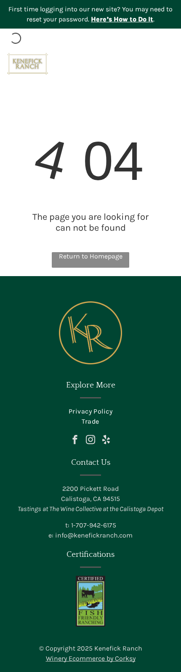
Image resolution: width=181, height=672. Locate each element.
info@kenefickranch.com (94, 535)
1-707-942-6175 (93, 525)
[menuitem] (90, 411)
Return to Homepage (90, 256)
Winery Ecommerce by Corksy (91, 658)
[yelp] (106, 440)
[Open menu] (167, 64)
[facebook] (75, 440)
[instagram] (90, 440)
